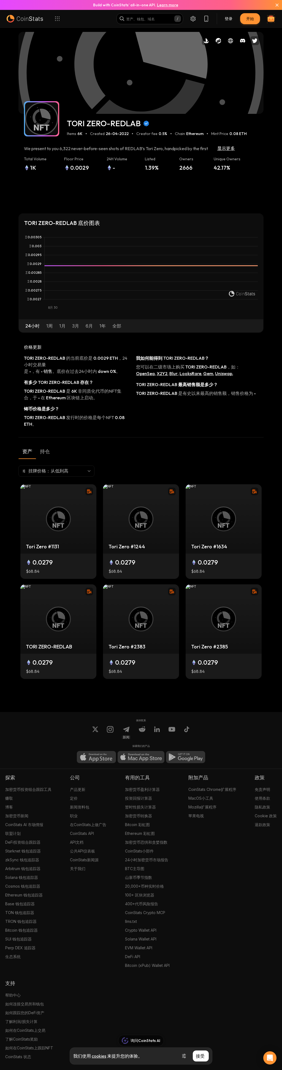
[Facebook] (186, 732)
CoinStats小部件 (139, 851)
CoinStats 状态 (18, 1056)
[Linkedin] (157, 732)
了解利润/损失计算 (21, 1021)
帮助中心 (13, 995)
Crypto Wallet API (140, 930)
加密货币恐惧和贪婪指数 (146, 842)
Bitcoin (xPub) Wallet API (147, 965)
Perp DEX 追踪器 (20, 947)
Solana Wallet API (140, 939)
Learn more (167, 4)
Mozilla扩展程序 (202, 807)
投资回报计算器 (138, 798)
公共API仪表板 (82, 851)
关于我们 (77, 868)
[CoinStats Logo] (25, 19)
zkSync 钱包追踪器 (22, 859)
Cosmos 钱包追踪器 (22, 886)
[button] (32, 326)
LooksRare (190, 373)
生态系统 (13, 956)
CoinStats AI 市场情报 (24, 824)
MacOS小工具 (200, 798)
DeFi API (132, 956)
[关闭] (273, 5)
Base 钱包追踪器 (20, 903)
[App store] (96, 757)
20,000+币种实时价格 (144, 886)
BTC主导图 (134, 868)
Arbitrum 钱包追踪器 (22, 868)
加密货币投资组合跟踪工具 (28, 789)
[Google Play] (185, 757)
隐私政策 (262, 807)
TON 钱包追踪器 (19, 912)
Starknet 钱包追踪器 (23, 851)
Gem (208, 373)
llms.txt (131, 921)
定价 (74, 798)
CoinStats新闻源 (84, 859)
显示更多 (226, 148)
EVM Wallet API (138, 947)
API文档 (76, 842)
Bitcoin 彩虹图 (137, 824)
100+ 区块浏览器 (139, 895)
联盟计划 (13, 833)
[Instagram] (110, 732)
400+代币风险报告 (141, 903)
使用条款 (262, 798)
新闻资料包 (79, 807)
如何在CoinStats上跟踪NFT (29, 1048)
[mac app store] (141, 757)
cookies (99, 1056)
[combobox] (56, 471)
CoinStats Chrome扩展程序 (212, 789)
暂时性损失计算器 (140, 807)
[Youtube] (172, 732)
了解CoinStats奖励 (21, 1039)
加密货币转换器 (138, 815)
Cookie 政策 (266, 815)
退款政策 (262, 824)
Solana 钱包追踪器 (21, 877)
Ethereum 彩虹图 (140, 833)
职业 (74, 815)
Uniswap (223, 373)
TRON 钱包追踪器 (21, 921)
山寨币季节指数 (138, 877)
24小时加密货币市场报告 (146, 859)
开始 (250, 18)
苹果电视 (196, 815)
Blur (173, 373)
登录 (228, 18)
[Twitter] (95, 732)
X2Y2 (162, 373)
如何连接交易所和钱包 (24, 1004)
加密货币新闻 (16, 815)
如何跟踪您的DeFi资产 (24, 1012)
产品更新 (77, 789)
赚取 (9, 798)
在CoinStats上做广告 (88, 824)
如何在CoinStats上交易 (25, 1030)
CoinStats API (82, 833)
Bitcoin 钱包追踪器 (21, 930)
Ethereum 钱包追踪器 (24, 895)
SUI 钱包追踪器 (18, 939)
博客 (9, 807)
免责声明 (262, 789)
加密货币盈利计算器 (142, 789)
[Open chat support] (269, 1058)
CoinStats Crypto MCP (145, 912)
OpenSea (145, 373)
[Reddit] (142, 732)
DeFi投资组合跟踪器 (22, 842)
